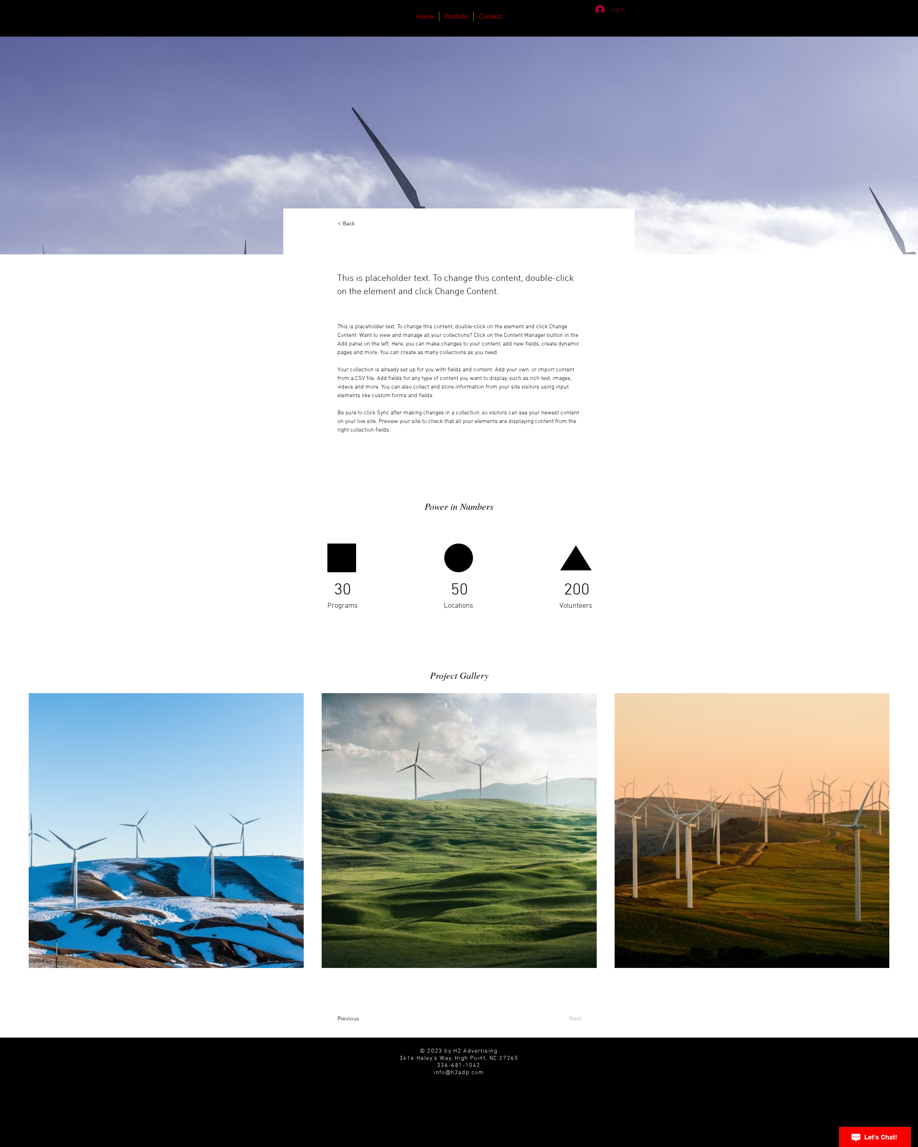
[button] (361, 223)
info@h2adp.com (459, 1072)
